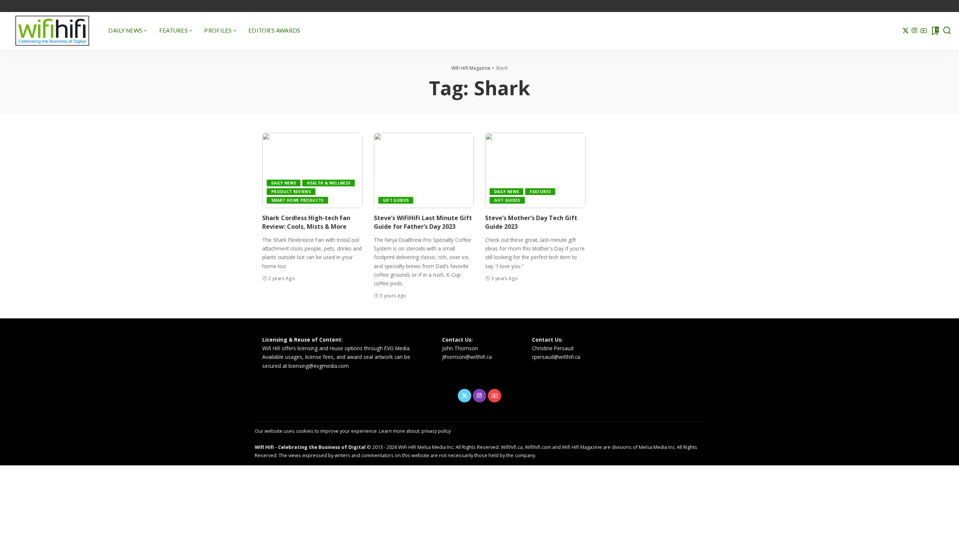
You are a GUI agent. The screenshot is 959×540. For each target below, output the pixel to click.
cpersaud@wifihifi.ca (556, 356)
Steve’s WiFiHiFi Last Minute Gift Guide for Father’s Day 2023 (423, 222)
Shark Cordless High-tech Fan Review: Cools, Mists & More (306, 222)
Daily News (283, 183)
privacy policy (436, 431)
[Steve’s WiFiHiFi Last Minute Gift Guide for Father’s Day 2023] (424, 170)
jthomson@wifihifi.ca (467, 356)
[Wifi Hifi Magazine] (52, 31)
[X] (905, 31)
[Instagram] (914, 31)
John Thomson (460, 348)
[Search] (947, 31)
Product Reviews (291, 191)
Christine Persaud (553, 348)
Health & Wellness (328, 183)
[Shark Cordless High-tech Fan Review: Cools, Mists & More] (312, 170)
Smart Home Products (297, 200)
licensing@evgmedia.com (318, 365)
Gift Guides (396, 200)
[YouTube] (923, 31)
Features (540, 191)
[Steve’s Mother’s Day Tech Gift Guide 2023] (535, 170)
